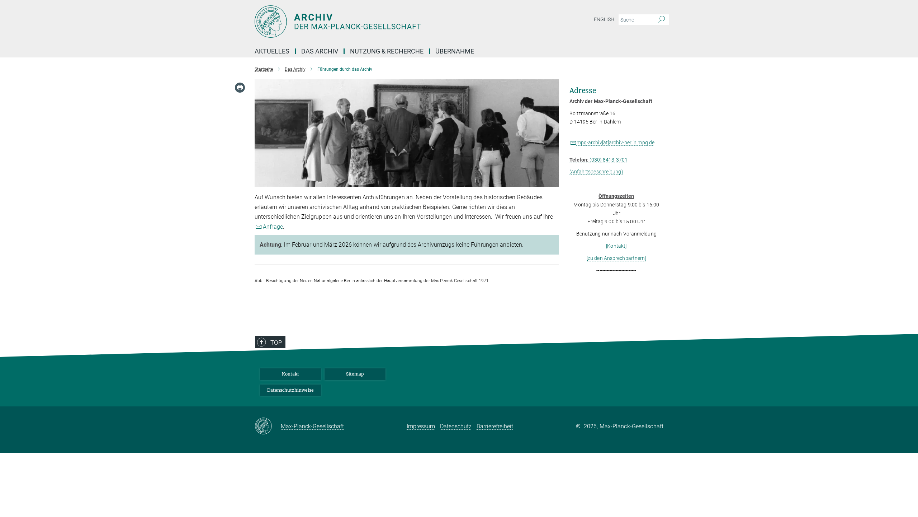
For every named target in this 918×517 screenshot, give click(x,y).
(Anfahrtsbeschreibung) (596, 171)
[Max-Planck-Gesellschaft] (268, 426)
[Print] (240, 87)
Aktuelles (272, 51)
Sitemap (355, 374)
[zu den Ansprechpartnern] (616, 258)
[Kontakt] (616, 246)
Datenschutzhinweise (290, 390)
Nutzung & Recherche (386, 51)
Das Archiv (319, 51)
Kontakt (290, 374)
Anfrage (273, 226)
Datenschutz (456, 426)
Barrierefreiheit (495, 426)
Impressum (421, 426)
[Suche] (661, 20)
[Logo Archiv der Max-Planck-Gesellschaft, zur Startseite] (389, 21)
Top (276, 342)
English (604, 19)
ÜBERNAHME (454, 51)
